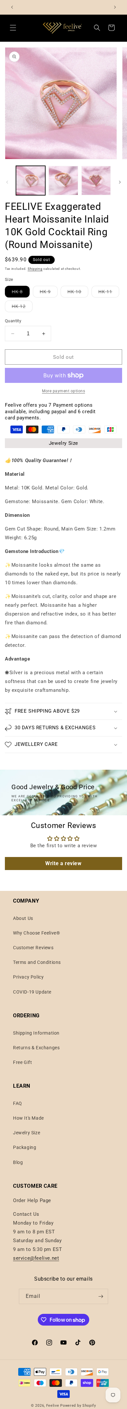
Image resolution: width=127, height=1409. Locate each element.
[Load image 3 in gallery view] (96, 180)
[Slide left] (7, 182)
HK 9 (49, 293)
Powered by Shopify (78, 1405)
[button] (13, 28)
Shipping (35, 268)
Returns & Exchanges (36, 1047)
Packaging (24, 1147)
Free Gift (22, 1062)
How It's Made (28, 1118)
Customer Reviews (33, 947)
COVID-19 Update (32, 992)
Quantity (13, 320)
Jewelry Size (63, 443)
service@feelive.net (36, 1258)
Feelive (53, 1405)
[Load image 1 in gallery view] (30, 180)
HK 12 (22, 307)
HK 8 (21, 293)
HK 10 (77, 293)
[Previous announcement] (12, 7)
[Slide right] (120, 182)
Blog (18, 1162)
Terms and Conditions (37, 962)
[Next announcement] (115, 7)
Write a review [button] (63, 863)
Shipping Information (36, 1033)
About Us (23, 918)
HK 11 (108, 293)
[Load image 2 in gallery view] (63, 180)
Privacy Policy (28, 977)
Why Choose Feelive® (36, 933)
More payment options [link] (63, 391)
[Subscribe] (100, 1296)
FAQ (17, 1103)
